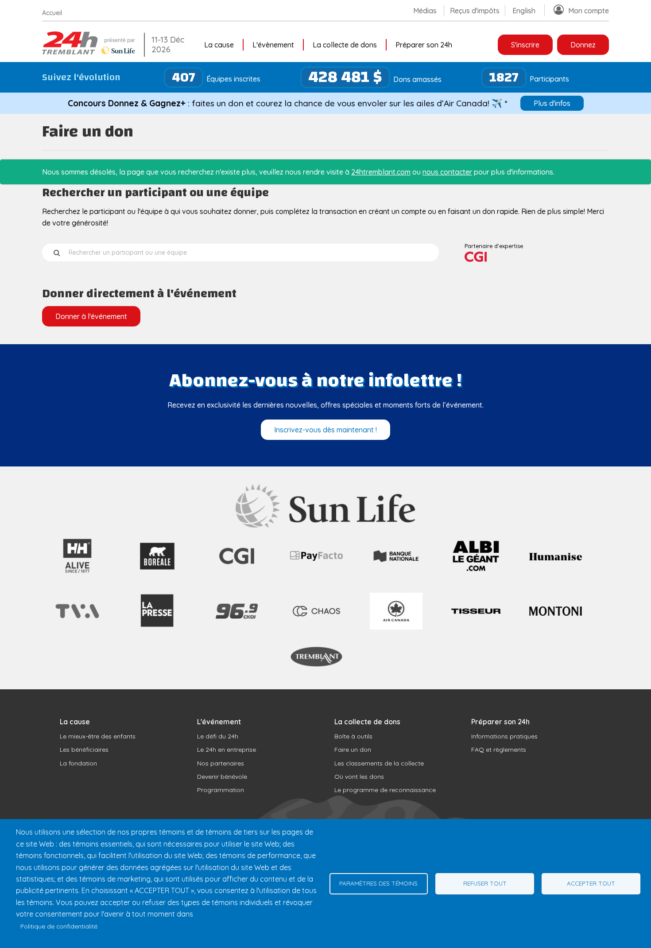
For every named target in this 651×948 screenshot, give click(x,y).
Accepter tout (591, 883)
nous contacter (447, 171)
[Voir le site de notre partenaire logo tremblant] (316, 665)
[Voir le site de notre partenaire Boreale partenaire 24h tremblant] (157, 573)
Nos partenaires (220, 763)
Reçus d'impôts (475, 10)
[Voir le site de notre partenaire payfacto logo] (316, 558)
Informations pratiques (504, 736)
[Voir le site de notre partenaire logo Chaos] (316, 619)
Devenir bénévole (222, 777)
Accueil (52, 13)
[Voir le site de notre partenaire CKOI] (236, 634)
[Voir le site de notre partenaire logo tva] (77, 620)
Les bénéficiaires (84, 750)
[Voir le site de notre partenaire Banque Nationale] (396, 561)
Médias (425, 10)
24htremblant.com (381, 171)
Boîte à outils (353, 736)
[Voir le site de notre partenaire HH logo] (77, 573)
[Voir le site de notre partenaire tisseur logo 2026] (476, 634)
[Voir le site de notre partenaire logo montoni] (555, 613)
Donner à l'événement (91, 316)
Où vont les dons (359, 777)
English (523, 10)
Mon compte (588, 10)
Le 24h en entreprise (226, 750)
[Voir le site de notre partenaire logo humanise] (555, 557)
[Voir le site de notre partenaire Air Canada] (396, 626)
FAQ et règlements (498, 750)
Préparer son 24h (423, 44)
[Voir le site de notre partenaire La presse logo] (157, 635)
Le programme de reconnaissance (385, 790)
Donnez (583, 44)
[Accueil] (91, 51)
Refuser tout (485, 883)
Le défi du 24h (217, 736)
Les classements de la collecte (379, 763)
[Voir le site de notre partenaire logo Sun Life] (326, 525)
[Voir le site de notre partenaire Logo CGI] (236, 573)
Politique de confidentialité (58, 926)
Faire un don (352, 750)
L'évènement (273, 44)
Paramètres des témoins (378, 883)
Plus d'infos (552, 103)
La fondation (78, 763)
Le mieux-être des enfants (98, 736)
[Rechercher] (57, 252)
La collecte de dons (345, 44)
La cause (219, 44)
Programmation (220, 790)
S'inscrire (525, 44)
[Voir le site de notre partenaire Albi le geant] (476, 573)
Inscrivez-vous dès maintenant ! (325, 429)
